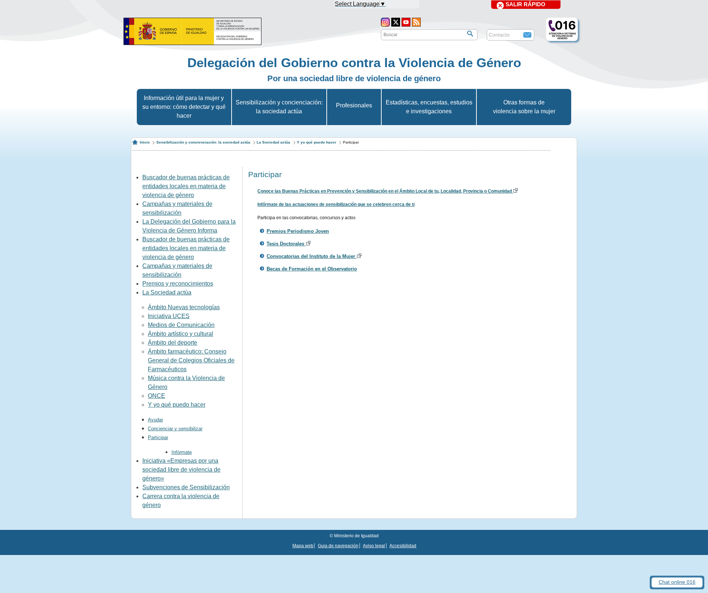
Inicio (145, 142)
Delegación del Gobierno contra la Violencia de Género (354, 62)
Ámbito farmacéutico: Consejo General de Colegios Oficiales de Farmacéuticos (191, 360)
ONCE (156, 396)
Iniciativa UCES (169, 316)
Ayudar (155, 420)
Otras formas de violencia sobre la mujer (524, 106)
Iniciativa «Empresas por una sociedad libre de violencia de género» (181, 470)
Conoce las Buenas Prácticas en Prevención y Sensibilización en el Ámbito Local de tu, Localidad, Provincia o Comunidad (385, 191)
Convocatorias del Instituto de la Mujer (312, 256)
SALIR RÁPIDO (525, 4)
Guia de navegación (338, 545)
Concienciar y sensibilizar (175, 428)
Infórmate (181, 452)
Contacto (499, 35)
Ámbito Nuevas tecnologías (184, 307)
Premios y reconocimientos (177, 283)
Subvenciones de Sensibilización (186, 487)
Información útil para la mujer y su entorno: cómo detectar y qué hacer (184, 107)
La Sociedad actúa (273, 142)
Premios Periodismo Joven (298, 231)
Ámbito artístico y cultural (180, 334)
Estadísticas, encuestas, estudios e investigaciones (429, 106)
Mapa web (302, 545)
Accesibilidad (402, 545)
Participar (158, 437)
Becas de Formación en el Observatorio (312, 269)
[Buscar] (470, 34)
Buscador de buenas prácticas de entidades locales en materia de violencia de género (186, 186)
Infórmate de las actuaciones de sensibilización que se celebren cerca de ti (335, 204)
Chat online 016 (677, 582)
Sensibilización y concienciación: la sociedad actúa (279, 106)
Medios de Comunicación (181, 325)
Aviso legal (374, 545)
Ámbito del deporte (172, 342)
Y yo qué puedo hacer (316, 142)
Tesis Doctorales (286, 243)
